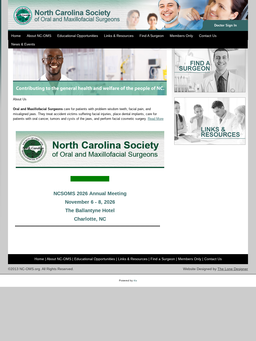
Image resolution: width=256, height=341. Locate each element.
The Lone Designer (233, 269)
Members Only (181, 36)
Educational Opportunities (77, 36)
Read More (156, 119)
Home (16, 36)
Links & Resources (119, 36)
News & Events (23, 44)
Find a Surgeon (162, 259)
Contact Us (207, 36)
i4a (135, 280)
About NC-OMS (39, 36)
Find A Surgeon (152, 36)
